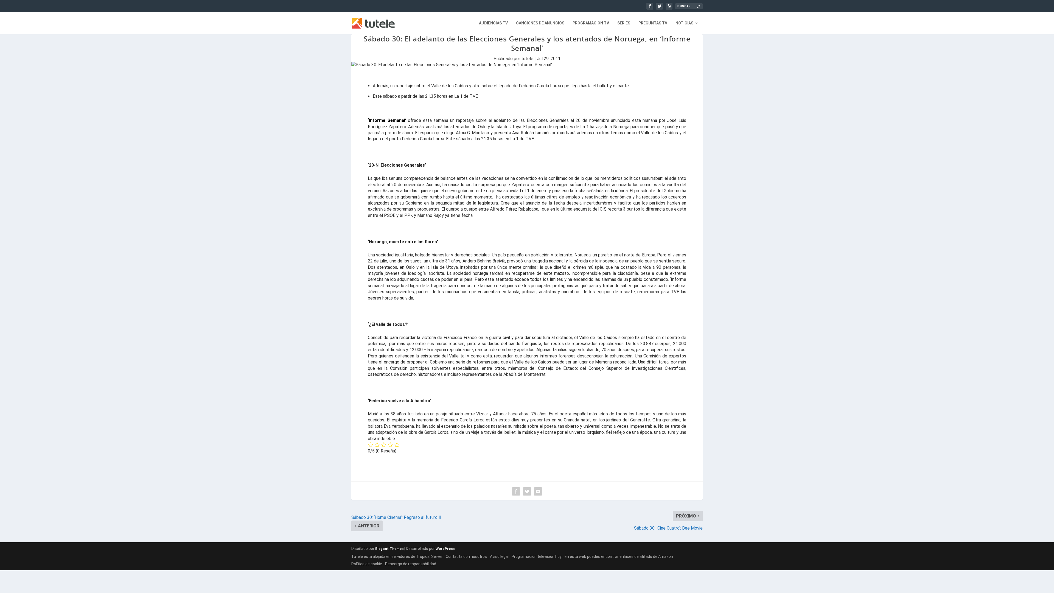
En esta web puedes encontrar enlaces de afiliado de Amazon (619, 556)
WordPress (445, 549)
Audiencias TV (493, 23)
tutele (527, 58)
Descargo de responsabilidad (410, 564)
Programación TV (591, 23)
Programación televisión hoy (537, 556)
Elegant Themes (389, 549)
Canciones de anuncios (540, 23)
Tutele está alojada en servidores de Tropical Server (397, 556)
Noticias (684, 23)
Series (623, 23)
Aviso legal (499, 556)
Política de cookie (366, 564)
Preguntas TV (652, 23)
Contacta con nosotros (466, 556)
